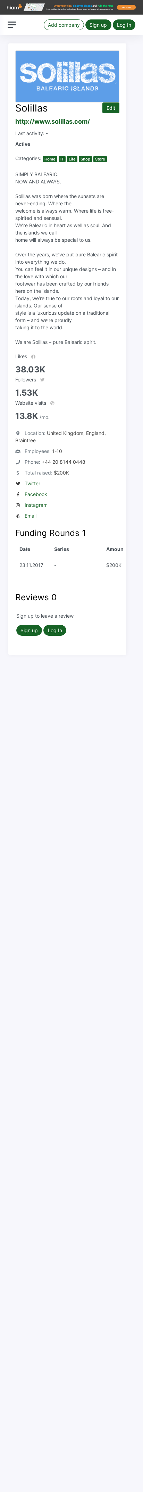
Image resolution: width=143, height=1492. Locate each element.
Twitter (32, 483)
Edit (111, 108)
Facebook (36, 494)
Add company (64, 25)
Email (30, 516)
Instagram (36, 505)
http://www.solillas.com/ (52, 121)
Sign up (98, 25)
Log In (124, 25)
